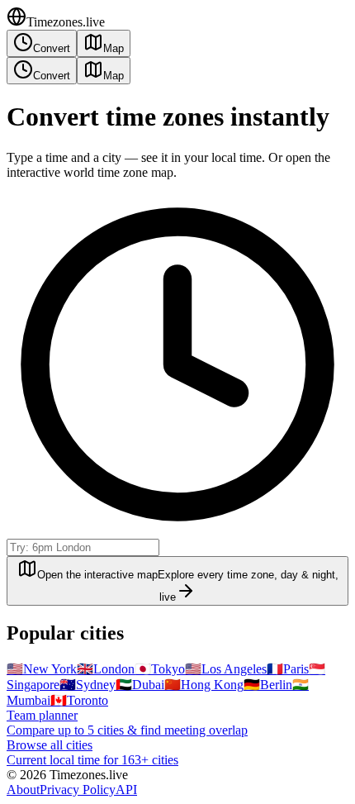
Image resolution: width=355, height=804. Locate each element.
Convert (51, 48)
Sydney (87, 685)
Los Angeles (226, 669)
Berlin (268, 685)
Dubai (140, 685)
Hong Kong (204, 685)
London (106, 669)
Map (113, 48)
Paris (288, 669)
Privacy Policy (78, 790)
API (126, 790)
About (23, 790)
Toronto (79, 700)
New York (42, 669)
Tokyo (160, 669)
